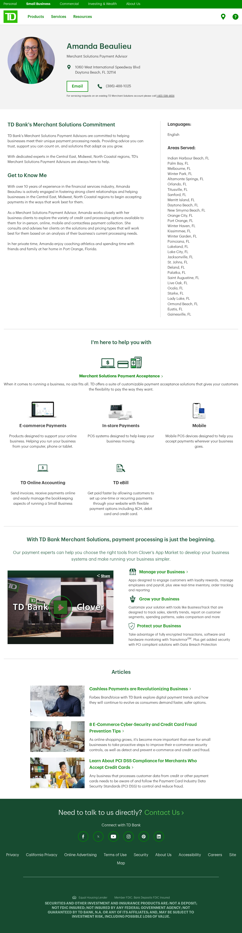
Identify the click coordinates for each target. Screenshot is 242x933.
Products (36, 14)
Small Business (38, 3)
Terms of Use (115, 855)
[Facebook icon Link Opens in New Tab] (83, 836)
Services (58, 14)
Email (77, 86)
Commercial (69, 3)
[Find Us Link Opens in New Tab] (224, 16)
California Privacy (41, 855)
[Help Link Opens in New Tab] (235, 16)
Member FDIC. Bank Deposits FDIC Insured (142, 897)
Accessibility (190, 855)
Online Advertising (80, 855)
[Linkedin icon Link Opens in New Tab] (159, 836)
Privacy (12, 855)
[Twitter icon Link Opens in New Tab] (98, 836)
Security (141, 855)
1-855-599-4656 (165, 96)
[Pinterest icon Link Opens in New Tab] (143, 836)
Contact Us (164, 812)
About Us (133, 3)
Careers (215, 855)
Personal (10, 3)
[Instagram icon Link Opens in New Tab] (128, 836)
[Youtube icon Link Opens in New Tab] (113, 836)
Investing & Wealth (102, 3)
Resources (82, 14)
